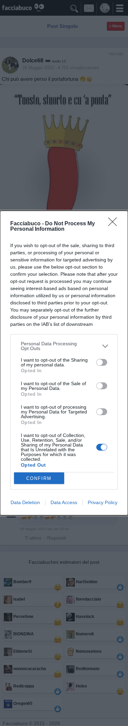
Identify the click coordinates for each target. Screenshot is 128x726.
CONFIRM (39, 478)
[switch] (101, 362)
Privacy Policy (102, 502)
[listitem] (64, 346)
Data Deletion (25, 502)
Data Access (64, 502)
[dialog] (64, 363)
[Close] (114, 223)
